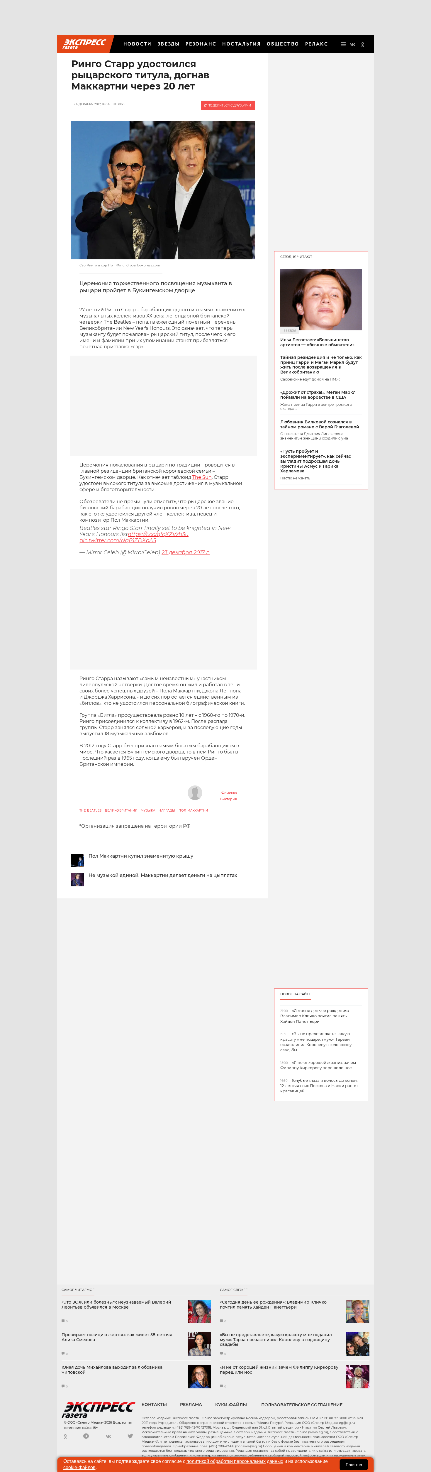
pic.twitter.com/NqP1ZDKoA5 (117, 540)
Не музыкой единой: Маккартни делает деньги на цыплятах (163, 875)
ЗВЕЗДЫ (169, 44)
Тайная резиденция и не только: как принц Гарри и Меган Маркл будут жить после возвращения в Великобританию (321, 365)
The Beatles (90, 810)
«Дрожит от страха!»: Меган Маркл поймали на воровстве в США (318, 395)
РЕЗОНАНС (201, 44)
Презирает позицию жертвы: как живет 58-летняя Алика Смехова (117, 1337)
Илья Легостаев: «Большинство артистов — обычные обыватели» (317, 342)
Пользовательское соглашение (301, 1404)
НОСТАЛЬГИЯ (241, 44)
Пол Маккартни (193, 810)
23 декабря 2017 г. (186, 552)
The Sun (202, 477)
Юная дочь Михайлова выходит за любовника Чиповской (112, 1370)
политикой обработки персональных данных (234, 1461)
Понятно (354, 1464)
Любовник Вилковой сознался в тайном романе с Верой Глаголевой (319, 425)
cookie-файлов (79, 1467)
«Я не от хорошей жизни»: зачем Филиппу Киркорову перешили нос (279, 1370)
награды (167, 810)
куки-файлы (231, 1404)
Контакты (154, 1404)
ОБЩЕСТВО (283, 44)
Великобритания (121, 810)
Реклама (191, 1404)
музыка (148, 810)
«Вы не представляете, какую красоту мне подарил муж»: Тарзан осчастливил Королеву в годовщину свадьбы (276, 1339)
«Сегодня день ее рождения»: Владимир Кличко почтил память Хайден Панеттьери (273, 1305)
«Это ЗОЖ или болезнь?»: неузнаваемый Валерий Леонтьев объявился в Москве (116, 1305)
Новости (137, 44)
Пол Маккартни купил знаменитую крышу (141, 856)
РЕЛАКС (316, 44)
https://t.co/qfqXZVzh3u (158, 534)
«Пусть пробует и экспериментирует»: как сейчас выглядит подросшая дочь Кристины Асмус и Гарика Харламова (315, 461)
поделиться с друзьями (229, 105)
